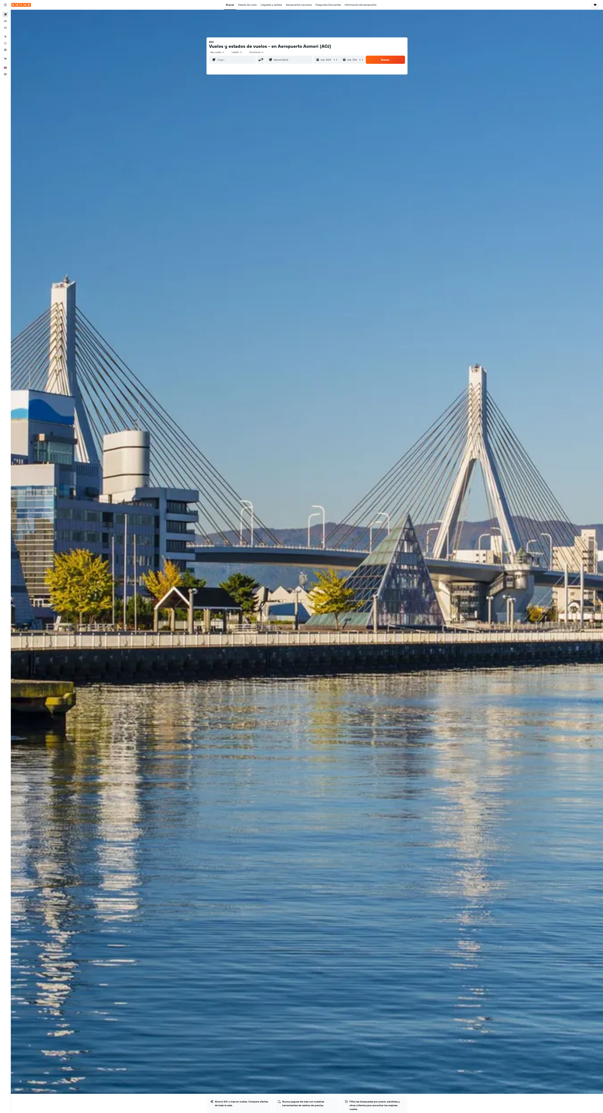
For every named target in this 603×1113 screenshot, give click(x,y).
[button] (5, 4)
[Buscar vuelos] (5, 14)
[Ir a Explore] (5, 36)
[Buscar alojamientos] (5, 21)
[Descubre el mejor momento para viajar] (5, 50)
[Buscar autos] (5, 28)
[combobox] (217, 52)
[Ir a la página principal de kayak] (21, 5)
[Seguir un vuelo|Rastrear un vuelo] (5, 43)
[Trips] (5, 59)
